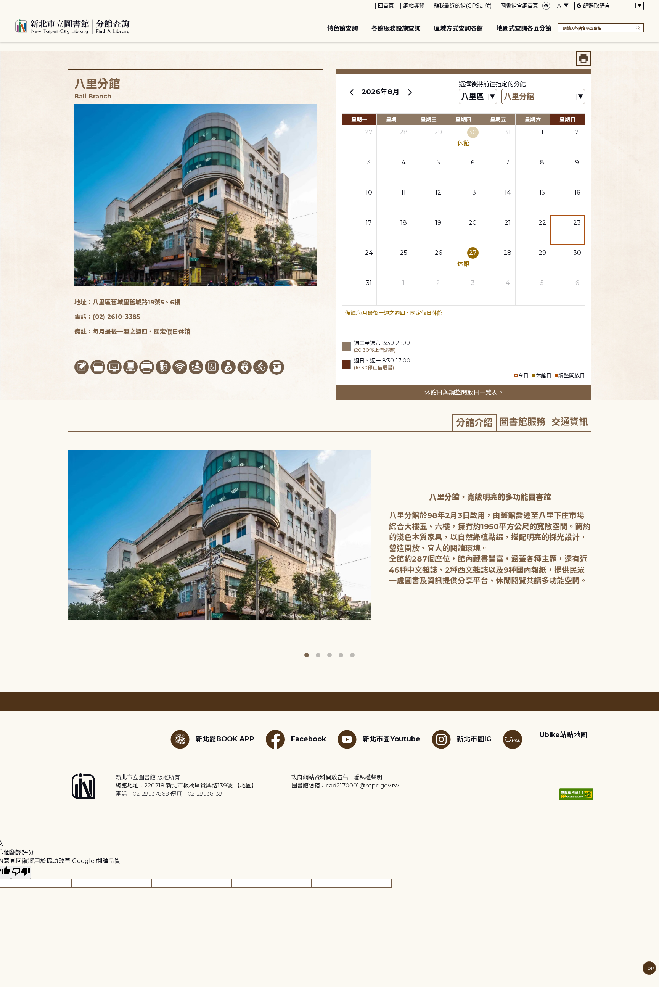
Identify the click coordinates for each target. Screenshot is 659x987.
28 (404, 132)
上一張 (62, 551)
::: (3, 5)
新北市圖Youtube (391, 739)
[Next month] (410, 92)
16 (577, 192)
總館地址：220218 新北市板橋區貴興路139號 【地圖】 (186, 785)
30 (473, 132)
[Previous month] (352, 92)
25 (403, 252)
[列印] (583, 58)
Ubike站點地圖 (563, 735)
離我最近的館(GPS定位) (463, 5)
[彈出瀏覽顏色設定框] (546, 6)
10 (369, 192)
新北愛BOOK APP (225, 739)
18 (403, 222)
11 (403, 192)
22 (542, 222)
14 (508, 192)
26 (438, 252)
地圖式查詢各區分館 (524, 28)
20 (473, 222)
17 (369, 222)
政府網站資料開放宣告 (320, 777)
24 (369, 252)
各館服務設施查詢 (395, 28)
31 (508, 132)
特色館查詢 (342, 28)
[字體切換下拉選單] (563, 6)
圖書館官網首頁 (519, 5)
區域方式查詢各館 (458, 28)
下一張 (596, 551)
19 (438, 222)
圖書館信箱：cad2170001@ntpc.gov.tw (345, 785)
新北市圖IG (474, 739)
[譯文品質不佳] (21, 872)
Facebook (308, 739)
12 (438, 192)
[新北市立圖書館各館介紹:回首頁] (72, 25)
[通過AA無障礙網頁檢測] (576, 794)
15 (542, 192)
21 (508, 222)
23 (577, 222)
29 (438, 132)
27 (369, 132)
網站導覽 (413, 5)
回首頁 (386, 5)
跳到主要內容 (19, 5)
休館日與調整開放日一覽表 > (463, 392)
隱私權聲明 (368, 777)
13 (473, 192)
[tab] (474, 422)
